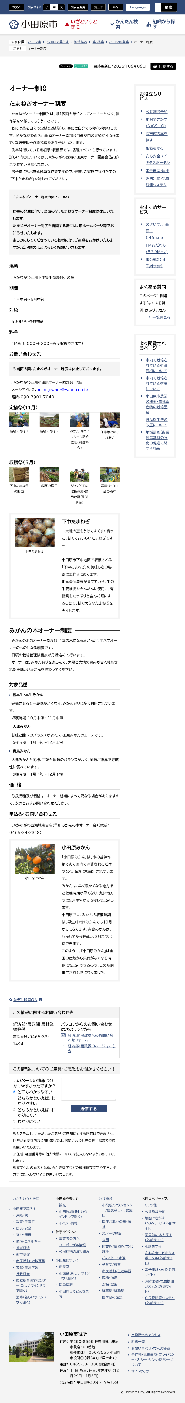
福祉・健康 (23, 1234)
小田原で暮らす (58, 42)
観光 (62, 1205)
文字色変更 (78, 7)
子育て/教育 (111, 1264)
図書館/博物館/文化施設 (117, 1249)
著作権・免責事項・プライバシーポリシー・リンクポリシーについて (152, 1359)
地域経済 (80, 42)
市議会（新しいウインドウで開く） (74, 1276)
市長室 (64, 1266)
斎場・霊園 (109, 1284)
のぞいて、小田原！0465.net (157, 231)
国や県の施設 (112, 1297)
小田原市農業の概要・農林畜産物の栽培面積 (157, 404)
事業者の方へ (69, 1238)
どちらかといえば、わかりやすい (36, 1101)
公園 (105, 1240)
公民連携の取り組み (74, 1251)
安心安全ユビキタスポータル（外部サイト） (160, 1258)
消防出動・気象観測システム (157, 182)
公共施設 (105, 1198)
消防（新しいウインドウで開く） (31, 1300)
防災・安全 (23, 1228)
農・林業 (98, 42)
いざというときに (26, 1198)
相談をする (155, 148)
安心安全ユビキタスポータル (158, 159)
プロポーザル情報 (72, 1245)
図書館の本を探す (156, 137)
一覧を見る (161, 317)
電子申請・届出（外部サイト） (160, 1272)
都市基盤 (23, 1254)
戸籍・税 (22, 1215)
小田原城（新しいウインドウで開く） (73, 1214)
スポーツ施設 (112, 1233)
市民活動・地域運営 (30, 1261)
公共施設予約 (156, 111)
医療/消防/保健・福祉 (116, 1224)
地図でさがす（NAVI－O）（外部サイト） (160, 1223)
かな (113, 7)
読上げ (98, 7)
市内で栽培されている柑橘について (156, 383)
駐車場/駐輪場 (113, 1290)
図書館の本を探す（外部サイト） (158, 1237)
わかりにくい (29, 1121)
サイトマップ (140, 1371)
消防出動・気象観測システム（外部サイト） (159, 1286)
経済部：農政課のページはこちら (92, 1048)
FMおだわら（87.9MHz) (157, 248)
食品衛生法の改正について (156, 422)
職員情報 (66, 1284)
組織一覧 (138, 1341)
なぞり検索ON (25, 1000)
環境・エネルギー (28, 1241)
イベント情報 (68, 1223)
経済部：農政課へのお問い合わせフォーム (90, 1037)
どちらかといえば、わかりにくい (36, 1112)
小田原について (67, 1260)
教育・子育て (25, 1221)
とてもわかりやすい (35, 1092)
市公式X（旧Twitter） (155, 263)
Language (138, 7)
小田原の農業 (119, 42)
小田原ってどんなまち (74, 1294)
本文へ (16, 7)
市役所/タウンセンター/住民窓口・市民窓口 (117, 1210)
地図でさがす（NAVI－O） (156, 123)
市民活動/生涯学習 (116, 1271)
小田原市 (33, 24)
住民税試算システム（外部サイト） (160, 1300)
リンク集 (151, 1205)
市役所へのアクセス (145, 1335)
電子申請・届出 (157, 170)
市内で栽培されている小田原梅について (156, 365)
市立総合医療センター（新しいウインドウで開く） (31, 1285)
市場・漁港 (109, 1277)
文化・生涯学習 (27, 1267)
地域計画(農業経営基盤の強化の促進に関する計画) (157, 440)
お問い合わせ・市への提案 (150, 1348)
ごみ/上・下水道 (114, 1258)
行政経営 (23, 1274)
